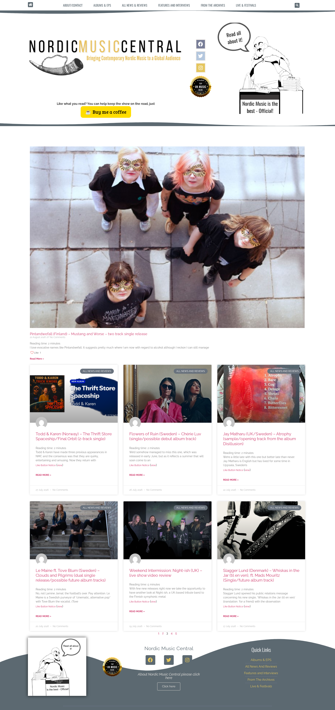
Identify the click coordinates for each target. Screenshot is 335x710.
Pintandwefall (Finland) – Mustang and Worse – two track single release (88, 334)
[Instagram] (200, 68)
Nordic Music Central (168, 648)
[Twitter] (200, 56)
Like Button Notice (46, 465)
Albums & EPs (102, 5)
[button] (297, 5)
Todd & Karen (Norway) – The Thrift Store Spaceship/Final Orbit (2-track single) (74, 436)
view (59, 465)
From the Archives (213, 5)
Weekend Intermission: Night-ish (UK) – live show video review (165, 573)
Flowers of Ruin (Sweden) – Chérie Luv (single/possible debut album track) (165, 436)
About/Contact (73, 5)
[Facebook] (200, 44)
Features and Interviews (174, 5)
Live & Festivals (246, 5)
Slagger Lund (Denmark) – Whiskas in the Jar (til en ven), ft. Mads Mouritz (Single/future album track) (261, 575)
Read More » (37, 358)
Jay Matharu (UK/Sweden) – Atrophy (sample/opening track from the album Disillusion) (259, 438)
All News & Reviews (134, 5)
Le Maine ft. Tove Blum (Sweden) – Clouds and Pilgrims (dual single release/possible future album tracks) (71, 575)
